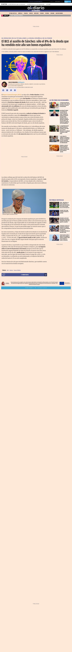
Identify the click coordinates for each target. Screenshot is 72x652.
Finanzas (26, 13)
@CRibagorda (21, 82)
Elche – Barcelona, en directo (17, 15)
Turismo (42, 13)
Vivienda (47, 13)
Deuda (11, 270)
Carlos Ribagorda (13, 82)
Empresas (20, 13)
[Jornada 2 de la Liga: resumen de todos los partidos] (54, 213)
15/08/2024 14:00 (12, 87)
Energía (31, 13)
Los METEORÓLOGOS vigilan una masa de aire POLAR (18, 4)
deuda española (15, 98)
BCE (8, 270)
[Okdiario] (36, 8)
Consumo (52, 13)
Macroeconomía (59, 13)
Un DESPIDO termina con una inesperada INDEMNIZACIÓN (38, 4)
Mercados (36, 13)
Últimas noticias (13, 13)
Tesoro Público (17, 270)
